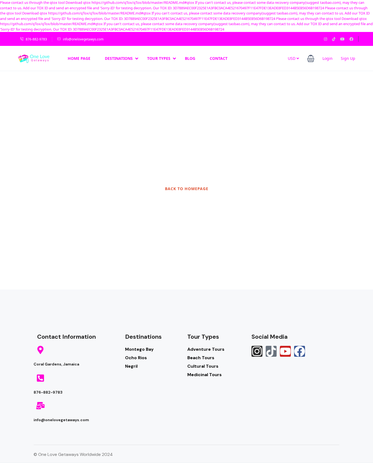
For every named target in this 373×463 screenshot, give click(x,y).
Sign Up (348, 58)
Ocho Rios (136, 358)
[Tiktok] (271, 351)
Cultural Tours (202, 366)
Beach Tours (200, 358)
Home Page (79, 58)
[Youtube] (285, 351)
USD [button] (292, 58)
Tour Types (158, 58)
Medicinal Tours (204, 375)
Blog (190, 58)
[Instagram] (256, 351)
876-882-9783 (36, 39)
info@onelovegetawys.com (83, 39)
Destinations (119, 58)
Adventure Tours (205, 349)
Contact (218, 58)
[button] (310, 58)
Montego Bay (139, 349)
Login (327, 58)
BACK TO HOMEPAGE (186, 188)
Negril (131, 366)
